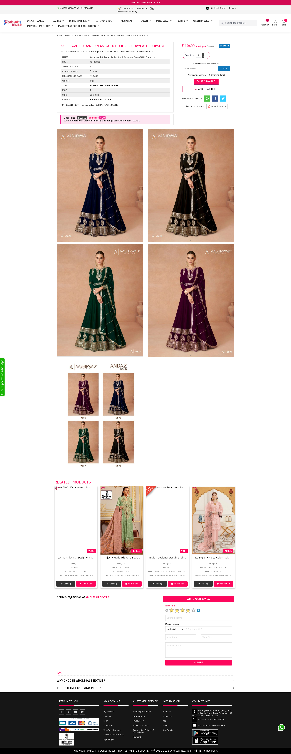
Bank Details (168, 730)
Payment (137, 737)
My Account (109, 711)
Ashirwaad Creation (100, 99)
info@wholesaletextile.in (214, 725)
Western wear (201, 21)
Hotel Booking (139, 716)
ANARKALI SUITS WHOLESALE (77, 35)
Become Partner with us (114, 735)
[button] (275, 23)
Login (106, 721)
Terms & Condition (141, 725)
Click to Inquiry (196, 106)
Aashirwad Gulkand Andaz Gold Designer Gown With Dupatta (120, 35)
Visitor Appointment (142, 711)
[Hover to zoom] (100, 185)
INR (232, 8)
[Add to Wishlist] (57, 489)
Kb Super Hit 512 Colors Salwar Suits (217, 557)
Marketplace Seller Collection (77, 26)
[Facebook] (215, 98)
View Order (108, 725)
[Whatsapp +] (207, 98)
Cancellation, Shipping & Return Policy (143, 731)
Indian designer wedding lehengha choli (173, 557)
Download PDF (218, 106)
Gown (144, 21)
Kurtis (181, 21)
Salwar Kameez (36, 21)
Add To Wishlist (207, 89)
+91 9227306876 (85, 8)
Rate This (170, 606)
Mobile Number (172, 624)
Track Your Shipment (112, 730)
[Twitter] (223, 98)
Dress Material (78, 21)
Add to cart (207, 81)
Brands (166, 725)
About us (167, 711)
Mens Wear (162, 21)
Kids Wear (126, 21)
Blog (164, 721)
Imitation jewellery (38, 26)
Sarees (57, 21)
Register (107, 716)
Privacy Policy (138, 721)
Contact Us (167, 716)
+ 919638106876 (68, 8)
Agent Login (109, 739)
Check (224, 68)
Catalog (67, 584)
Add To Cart (87, 584)
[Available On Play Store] (207, 8)
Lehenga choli (103, 21)
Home (59, 35)
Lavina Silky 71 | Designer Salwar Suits (81, 557)
